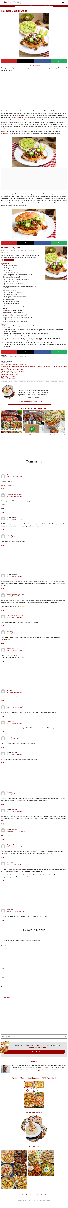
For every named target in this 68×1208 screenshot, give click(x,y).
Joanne (9, 631)
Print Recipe (9, 260)
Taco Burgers (7, 368)
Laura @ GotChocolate (13, 594)
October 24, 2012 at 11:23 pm (15, 847)
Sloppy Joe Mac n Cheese (11, 374)
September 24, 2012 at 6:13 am (16, 831)
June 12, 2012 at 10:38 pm (15, 537)
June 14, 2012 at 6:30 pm (14, 754)
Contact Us (26, 1200)
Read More (39, 1071)
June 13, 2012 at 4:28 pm (14, 723)
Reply (2, 489)
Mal (8, 475)
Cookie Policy (46, 1200)
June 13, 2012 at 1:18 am (14, 576)
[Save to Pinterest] (9, 61)
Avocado (4, 381)
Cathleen (9, 721)
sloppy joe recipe (18, 117)
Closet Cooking (12, 2)
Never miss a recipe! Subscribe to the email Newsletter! (34, 6)
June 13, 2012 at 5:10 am (14, 617)
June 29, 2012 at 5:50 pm (14, 811)
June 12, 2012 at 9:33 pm (14, 476)
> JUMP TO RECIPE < (34, 65)
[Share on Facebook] (42, 61)
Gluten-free (22, 381)
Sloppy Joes (5, 111)
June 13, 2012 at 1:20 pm (14, 650)
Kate (8, 535)
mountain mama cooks (13, 706)
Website (3, 987)
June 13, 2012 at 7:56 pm (14, 739)
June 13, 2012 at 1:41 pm (14, 707)
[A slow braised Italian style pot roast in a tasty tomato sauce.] (33, 415)
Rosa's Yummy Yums (13, 494)
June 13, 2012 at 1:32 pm (14, 692)
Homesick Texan (40, 120)
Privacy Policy (36, 1200)
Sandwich (54, 381)
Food (15, 381)
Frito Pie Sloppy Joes (10, 378)
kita (8, 792)
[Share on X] (25, 61)
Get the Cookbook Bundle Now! (29, 401)
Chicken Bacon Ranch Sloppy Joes (14, 373)
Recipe (47, 381)
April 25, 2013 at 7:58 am (14, 864)
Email (3, 977)
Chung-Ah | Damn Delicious (15, 615)
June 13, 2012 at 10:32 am (15, 633)
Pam (8, 737)
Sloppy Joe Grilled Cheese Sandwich (13, 357)
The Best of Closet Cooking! (37, 1047)
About (19, 1200)
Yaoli (8, 862)
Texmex (61, 381)
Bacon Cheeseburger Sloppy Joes (14, 371)
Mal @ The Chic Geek (7, 485)
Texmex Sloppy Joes (25, 120)
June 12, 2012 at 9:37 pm (14, 496)
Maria (8, 690)
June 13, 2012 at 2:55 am (14, 596)
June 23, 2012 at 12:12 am (15, 794)
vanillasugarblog (11, 648)
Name (3, 968)
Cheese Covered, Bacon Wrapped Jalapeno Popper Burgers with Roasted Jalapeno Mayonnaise (35, 366)
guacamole (4, 133)
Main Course (31, 381)
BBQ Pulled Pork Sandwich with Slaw (15, 364)
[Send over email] (59, 61)
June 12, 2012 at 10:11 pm (14, 519)
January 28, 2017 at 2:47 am (15, 911)
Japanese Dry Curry (9, 376)
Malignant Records (12, 845)
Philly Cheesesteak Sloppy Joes (13, 369)
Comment (4, 945)
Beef (10, 381)
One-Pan (39, 381)
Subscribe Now (36, 1052)
